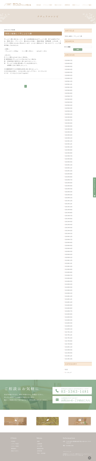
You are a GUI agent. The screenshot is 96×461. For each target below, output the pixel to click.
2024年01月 (68, 138)
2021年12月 (68, 200)
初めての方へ (58, 5)
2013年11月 (68, 356)
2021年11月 (68, 203)
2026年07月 (68, 60)
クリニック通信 (86, 5)
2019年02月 (68, 290)
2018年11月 (68, 299)
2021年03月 (68, 227)
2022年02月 (68, 194)
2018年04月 (68, 320)
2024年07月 (68, 120)
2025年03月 (68, 108)
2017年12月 (68, 332)
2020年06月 (68, 242)
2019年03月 (68, 287)
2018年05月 (68, 317)
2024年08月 (68, 117)
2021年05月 (68, 221)
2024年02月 (68, 135)
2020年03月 (68, 251)
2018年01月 (68, 329)
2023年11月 (68, 144)
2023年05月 (68, 162)
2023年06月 (68, 159)
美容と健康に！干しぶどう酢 (18, 34)
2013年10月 (68, 358)
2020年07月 (68, 239)
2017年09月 (68, 341)
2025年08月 (68, 93)
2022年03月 (68, 191)
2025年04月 (68, 105)
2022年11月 (68, 167)
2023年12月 (68, 141)
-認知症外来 (40, 448)
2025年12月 (68, 81)
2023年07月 (68, 156)
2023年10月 (68, 147)
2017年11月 (68, 335)
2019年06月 (68, 278)
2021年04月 (68, 224)
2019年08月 (68, 272)
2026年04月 (68, 69)
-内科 (38, 441)
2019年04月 (68, 284)
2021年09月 (68, 209)
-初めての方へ (15, 450)
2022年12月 (68, 165)
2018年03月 (68, 323)
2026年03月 (68, 72)
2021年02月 (68, 230)
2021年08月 (68, 212)
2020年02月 (68, 254)
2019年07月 (68, 275)
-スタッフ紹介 (15, 446)
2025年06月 (68, 99)
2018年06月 (68, 314)
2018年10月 (68, 302)
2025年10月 (68, 87)
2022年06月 (68, 182)
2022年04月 (68, 188)
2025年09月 (68, 90)
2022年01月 (68, 197)
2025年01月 (68, 114)
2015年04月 (68, 350)
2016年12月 (68, 347)
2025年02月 (68, 111)
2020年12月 (68, 236)
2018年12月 (68, 296)
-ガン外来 (39, 446)
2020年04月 (68, 248)
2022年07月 (68, 179)
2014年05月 (68, 353)
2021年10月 (68, 206)
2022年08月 (68, 176)
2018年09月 (68, 305)
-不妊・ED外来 (41, 453)
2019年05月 (68, 281)
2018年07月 (68, 311)
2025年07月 (68, 96)
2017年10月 (68, 338)
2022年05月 (68, 185)
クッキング (68, 372)
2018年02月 (68, 326)
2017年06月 (68, 344)
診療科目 (67, 5)
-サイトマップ (67, 451)
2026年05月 (68, 66)
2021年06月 (68, 218)
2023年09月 (68, 150)
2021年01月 (68, 233)
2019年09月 (68, 269)
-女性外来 (39, 450)
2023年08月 (68, 153)
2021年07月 (68, 215)
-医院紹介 (13, 448)
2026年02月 (68, 75)
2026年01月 (68, 78)
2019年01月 (68, 293)
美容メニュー (76, 5)
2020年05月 (68, 245)
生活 (66, 369)
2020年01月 (68, 257)
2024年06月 (68, 123)
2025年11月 (68, 84)
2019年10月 (68, 266)
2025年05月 (68, 102)
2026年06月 (68, 63)
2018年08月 (68, 308)
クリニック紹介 (47, 5)
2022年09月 (68, 173)
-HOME (13, 441)
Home (39, 5)
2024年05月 (68, 126)
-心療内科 (39, 443)
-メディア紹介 (15, 443)
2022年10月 (68, 170)
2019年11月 (68, 263)
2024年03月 (68, 132)
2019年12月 (68, 260)
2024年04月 (68, 129)
